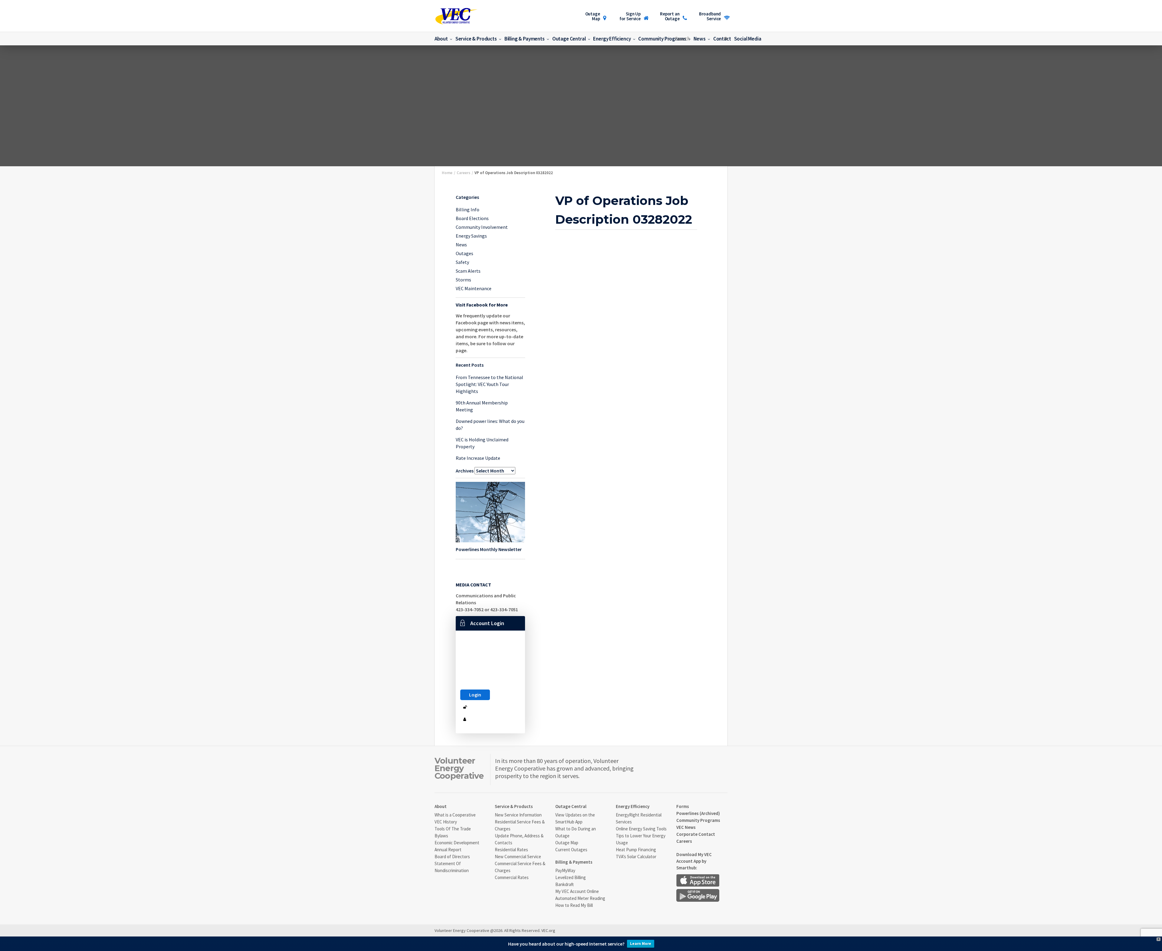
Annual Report (448, 849)
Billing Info (467, 209)
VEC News (686, 827)
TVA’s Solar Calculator (636, 856)
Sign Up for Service (630, 16)
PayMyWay (565, 870)
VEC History (446, 822)
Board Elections (472, 218)
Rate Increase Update (478, 458)
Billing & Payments (524, 38)
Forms (682, 806)
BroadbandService (710, 16)
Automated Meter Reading (580, 898)
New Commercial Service (518, 856)
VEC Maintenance (473, 288)
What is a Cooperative (455, 815)
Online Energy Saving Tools (641, 829)
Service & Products (476, 38)
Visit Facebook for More (482, 305)
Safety (462, 262)
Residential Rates (511, 849)
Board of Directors (452, 856)
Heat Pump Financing (636, 849)
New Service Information (518, 815)
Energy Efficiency (612, 38)
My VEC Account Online (577, 891)
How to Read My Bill (574, 905)
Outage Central (569, 38)
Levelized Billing (570, 877)
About (441, 38)
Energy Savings (471, 236)
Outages (464, 253)
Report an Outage (670, 16)
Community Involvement (482, 227)
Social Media (747, 38)
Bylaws (441, 836)
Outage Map (592, 16)
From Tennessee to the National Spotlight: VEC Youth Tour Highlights (489, 384)
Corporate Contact (695, 834)
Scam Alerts (468, 271)
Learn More (640, 943)
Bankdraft (564, 884)
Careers (684, 841)
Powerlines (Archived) (698, 813)
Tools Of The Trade (453, 829)
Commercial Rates (512, 877)
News (461, 245)
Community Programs (662, 38)
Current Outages (571, 849)
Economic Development (457, 843)
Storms (463, 280)
